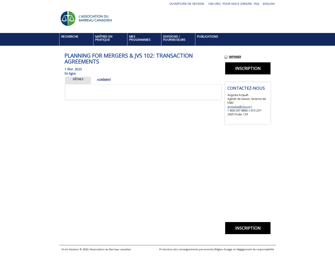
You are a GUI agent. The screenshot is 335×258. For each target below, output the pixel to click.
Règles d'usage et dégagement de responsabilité (244, 249)
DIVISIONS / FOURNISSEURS (174, 38)
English (269, 3)
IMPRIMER (235, 57)
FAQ (256, 3)
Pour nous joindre (237, 3)
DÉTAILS (78, 79)
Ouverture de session (187, 3)
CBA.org (214, 3)
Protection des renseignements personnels (186, 249)
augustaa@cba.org (239, 107)
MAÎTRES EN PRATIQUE (103, 38)
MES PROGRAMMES (140, 38)
